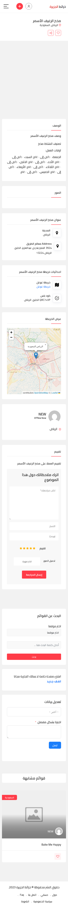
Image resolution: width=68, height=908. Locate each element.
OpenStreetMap (41, 392)
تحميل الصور (49, 561)
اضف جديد (54, 681)
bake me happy (51, 844)
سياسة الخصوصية (42, 901)
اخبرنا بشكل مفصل (49, 722)
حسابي (44, 894)
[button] (36, 355)
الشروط (25, 901)
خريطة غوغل (43, 286)
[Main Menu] (6, 6)
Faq (22, 894)
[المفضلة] (58, 33)
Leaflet (55, 392)
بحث (34, 656)
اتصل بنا (32, 894)
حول (54, 894)
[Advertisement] (34, 83)
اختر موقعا (54, 626)
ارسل (55, 745)
